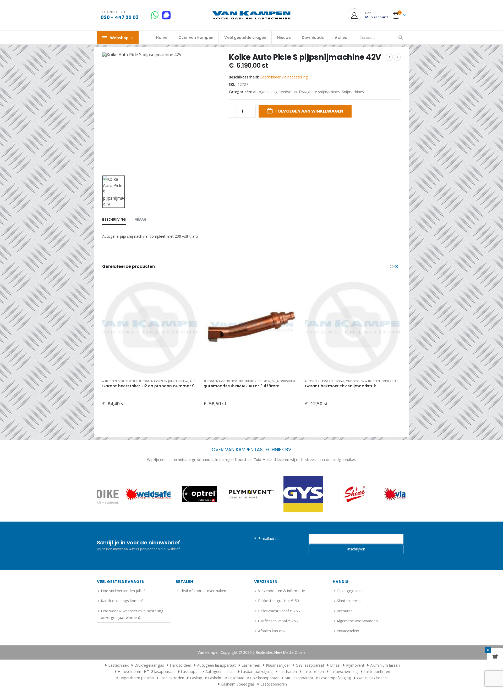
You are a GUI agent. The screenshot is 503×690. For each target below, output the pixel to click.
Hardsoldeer (180, 665)
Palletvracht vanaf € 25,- (279, 610)
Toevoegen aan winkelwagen (309, 111)
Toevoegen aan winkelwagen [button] (189, 287)
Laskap (196, 677)
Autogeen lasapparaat (216, 665)
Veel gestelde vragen (245, 37)
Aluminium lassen (385, 665)
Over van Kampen (195, 37)
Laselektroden (172, 677)
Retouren (345, 610)
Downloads (313, 37)
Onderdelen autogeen (363, 381)
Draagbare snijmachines (319, 91)
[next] (397, 57)
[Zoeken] (400, 37)
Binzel (335, 665)
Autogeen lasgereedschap (275, 91)
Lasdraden (287, 671)
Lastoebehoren (377, 671)
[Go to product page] (150, 327)
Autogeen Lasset (220, 671)
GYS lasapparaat (310, 665)
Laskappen (190, 671)
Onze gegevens (350, 590)
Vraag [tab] (140, 219)
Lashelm (215, 677)
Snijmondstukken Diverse (291, 381)
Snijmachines (353, 91)
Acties (341, 37)
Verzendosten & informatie (281, 590)
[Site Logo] (251, 15)
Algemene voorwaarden (357, 620)
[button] (391, 266)
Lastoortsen (313, 671)
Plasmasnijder (278, 665)
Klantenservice (349, 600)
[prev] (389, 57)
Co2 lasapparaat (264, 677)
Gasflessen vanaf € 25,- (278, 620)
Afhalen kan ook (272, 630)
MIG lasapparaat (299, 677)
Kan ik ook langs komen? (122, 600)
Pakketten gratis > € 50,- (279, 600)
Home (162, 37)
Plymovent (355, 665)
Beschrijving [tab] (114, 219)
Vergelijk (189, 299)
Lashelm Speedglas (238, 684)
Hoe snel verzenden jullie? (123, 590)
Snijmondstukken (257, 381)
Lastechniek (118, 665)
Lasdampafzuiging (257, 671)
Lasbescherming (344, 671)
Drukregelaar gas (149, 665)
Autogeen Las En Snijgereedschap (163, 381)
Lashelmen (251, 665)
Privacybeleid (348, 630)
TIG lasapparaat (161, 671)
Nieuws (284, 37)
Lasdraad (236, 677)
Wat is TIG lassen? (373, 677)
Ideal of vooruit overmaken (202, 590)
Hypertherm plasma (136, 677)
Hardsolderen (129, 671)
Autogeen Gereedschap (119, 381)
